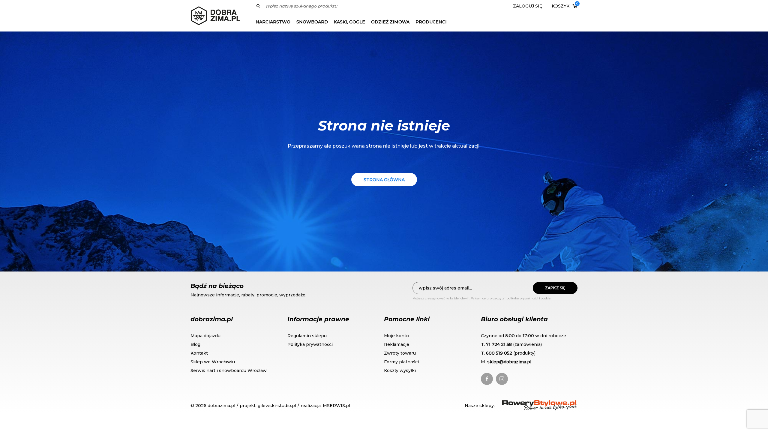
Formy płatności (401, 361)
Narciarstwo (273, 22)
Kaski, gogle (349, 22)
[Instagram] (502, 379)
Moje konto (396, 335)
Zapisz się (555, 288)
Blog (195, 344)
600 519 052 (499, 353)
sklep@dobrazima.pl (509, 361)
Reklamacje (396, 344)
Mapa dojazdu (205, 335)
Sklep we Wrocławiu (212, 361)
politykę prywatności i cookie (528, 298)
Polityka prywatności (310, 344)
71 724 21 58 (499, 344)
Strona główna (384, 179)
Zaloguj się (527, 6)
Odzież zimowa (390, 22)
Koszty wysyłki (400, 370)
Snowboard (312, 22)
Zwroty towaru (400, 353)
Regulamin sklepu (307, 335)
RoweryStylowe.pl (523, 403)
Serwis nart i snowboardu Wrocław (228, 370)
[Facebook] (487, 379)
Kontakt (199, 353)
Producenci (431, 22)
